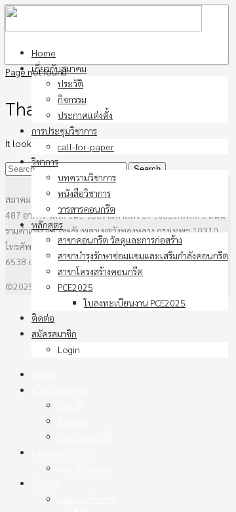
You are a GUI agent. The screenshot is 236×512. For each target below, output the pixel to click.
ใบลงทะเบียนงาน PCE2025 (135, 303)
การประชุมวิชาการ (64, 131)
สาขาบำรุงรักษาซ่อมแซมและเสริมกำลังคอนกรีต (143, 255)
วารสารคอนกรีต (86, 209)
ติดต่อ (42, 318)
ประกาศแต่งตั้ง (85, 115)
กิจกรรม (72, 99)
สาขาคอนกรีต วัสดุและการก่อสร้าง (120, 239)
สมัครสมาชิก (54, 333)
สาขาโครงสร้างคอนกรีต (100, 271)
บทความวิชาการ (87, 177)
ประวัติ (70, 83)
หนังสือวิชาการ (84, 193)
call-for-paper (86, 146)
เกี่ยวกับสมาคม (59, 68)
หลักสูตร (47, 224)
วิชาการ (44, 161)
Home (43, 52)
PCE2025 (75, 287)
